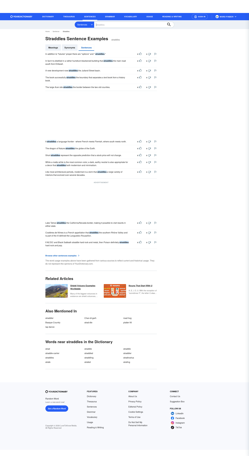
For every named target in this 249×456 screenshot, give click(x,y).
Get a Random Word (57, 408)
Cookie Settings (135, 411)
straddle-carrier (52, 353)
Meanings (53, 47)
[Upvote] (140, 54)
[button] (200, 16)
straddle (127, 348)
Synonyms (69, 47)
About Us (132, 396)
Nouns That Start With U (140, 285)
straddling (89, 357)
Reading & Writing (95, 427)
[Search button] (170, 25)
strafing (126, 362)
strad (47, 348)
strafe (47, 362)
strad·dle (88, 322)
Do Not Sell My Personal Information (137, 424)
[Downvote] (149, 54)
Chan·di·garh (90, 318)
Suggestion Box (177, 401)
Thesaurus (92, 401)
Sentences (82, 24)
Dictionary (91, 396)
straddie (88, 348)
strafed (87, 362)
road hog (127, 318)
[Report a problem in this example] (155, 54)
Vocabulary (92, 417)
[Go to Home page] (21, 16)
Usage (90, 422)
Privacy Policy (134, 401)
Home (47, 31)
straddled (88, 353)
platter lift (127, 322)
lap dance (49, 326)
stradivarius (128, 357)
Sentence (56, 31)
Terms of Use (134, 417)
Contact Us (175, 396)
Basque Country (52, 322)
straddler (49, 318)
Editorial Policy (135, 406)
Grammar (91, 411)
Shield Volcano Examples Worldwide (82, 287)
